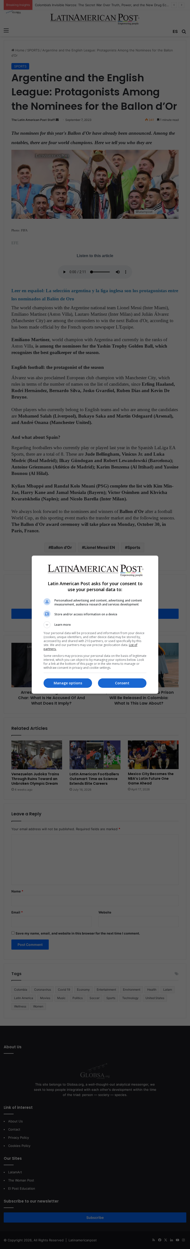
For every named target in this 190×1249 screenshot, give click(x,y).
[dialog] (95, 625)
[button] (95, 624)
